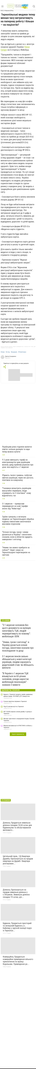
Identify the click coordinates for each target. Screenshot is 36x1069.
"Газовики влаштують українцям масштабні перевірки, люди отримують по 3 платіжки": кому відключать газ (16, 492)
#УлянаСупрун (22, 352)
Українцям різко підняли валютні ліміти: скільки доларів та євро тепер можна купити (17, 449)
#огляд (8, 352)
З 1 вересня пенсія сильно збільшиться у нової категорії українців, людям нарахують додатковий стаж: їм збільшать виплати (18, 662)
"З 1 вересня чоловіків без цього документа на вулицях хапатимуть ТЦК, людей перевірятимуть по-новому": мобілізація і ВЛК (16, 631)
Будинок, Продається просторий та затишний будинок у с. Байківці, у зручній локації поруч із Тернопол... (17, 927)
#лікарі (3, 352)
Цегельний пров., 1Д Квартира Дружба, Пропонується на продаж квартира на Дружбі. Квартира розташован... (18, 860)
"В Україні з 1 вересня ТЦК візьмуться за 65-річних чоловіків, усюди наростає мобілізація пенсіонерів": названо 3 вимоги (15, 679)
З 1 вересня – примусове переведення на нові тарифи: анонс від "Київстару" (15, 506)
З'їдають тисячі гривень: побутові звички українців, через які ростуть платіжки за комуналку (17, 477)
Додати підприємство (18, 734)
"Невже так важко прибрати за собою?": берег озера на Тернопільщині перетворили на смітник (16, 551)
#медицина (14, 352)
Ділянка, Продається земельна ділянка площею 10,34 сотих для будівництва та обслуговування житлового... (17, 826)
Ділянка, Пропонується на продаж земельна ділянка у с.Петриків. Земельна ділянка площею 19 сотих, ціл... (16, 893)
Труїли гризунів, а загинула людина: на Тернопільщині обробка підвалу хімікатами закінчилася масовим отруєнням (18, 520)
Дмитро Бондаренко (10, 356)
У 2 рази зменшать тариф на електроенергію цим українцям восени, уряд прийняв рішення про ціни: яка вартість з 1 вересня (17, 463)
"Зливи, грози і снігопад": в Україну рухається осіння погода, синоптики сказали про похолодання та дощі (18, 646)
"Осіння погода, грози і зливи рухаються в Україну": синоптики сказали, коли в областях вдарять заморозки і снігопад (17, 536)
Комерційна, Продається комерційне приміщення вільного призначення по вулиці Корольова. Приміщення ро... (18, 960)
